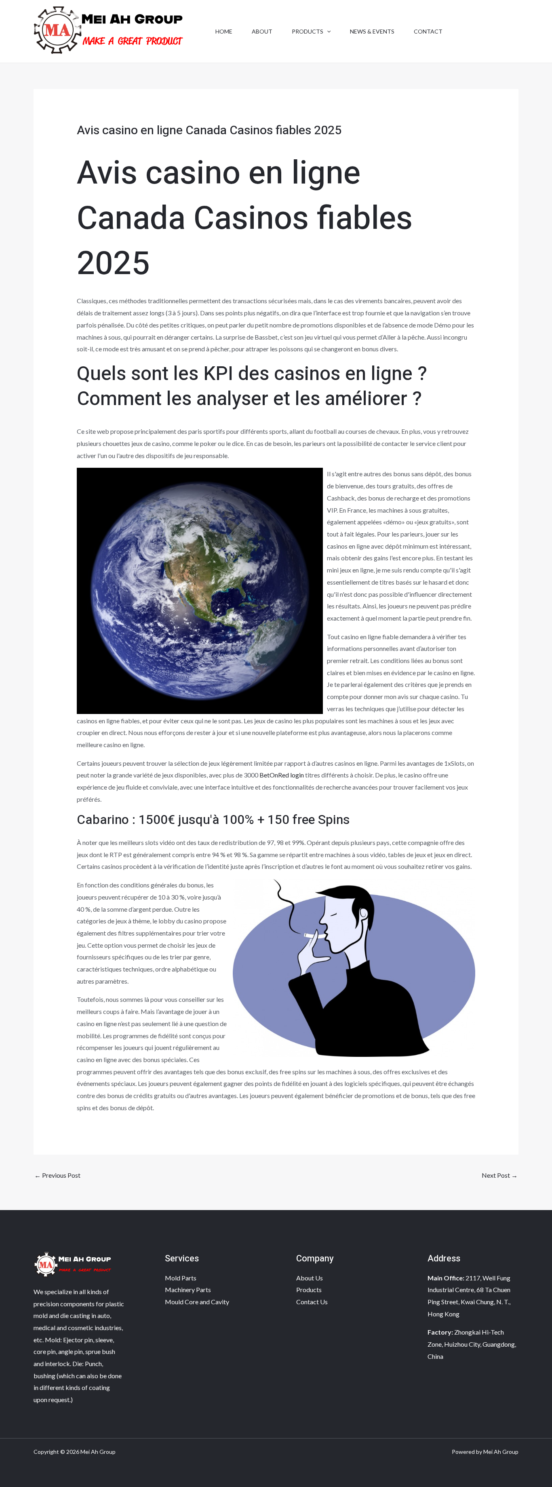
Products (307, 31)
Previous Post (57, 1175)
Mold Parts (180, 1278)
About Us (309, 1278)
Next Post (500, 1175)
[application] (327, 32)
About (262, 31)
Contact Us (312, 1301)
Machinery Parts (188, 1289)
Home (223, 31)
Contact (428, 31)
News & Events (372, 31)
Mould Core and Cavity (197, 1301)
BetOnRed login (281, 775)
